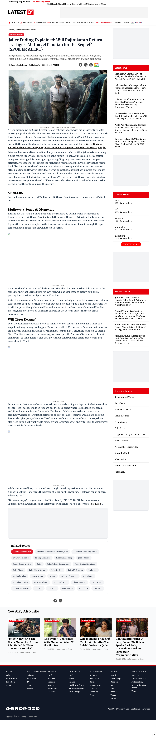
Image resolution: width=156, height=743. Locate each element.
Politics (9, 675)
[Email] (38, 708)
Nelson (52, 576)
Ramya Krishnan (41, 582)
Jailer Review (56, 570)
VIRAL (126, 23)
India (9, 671)
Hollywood (31, 678)
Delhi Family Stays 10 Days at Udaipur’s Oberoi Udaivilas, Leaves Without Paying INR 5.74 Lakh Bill (74, 4)
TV (28, 682)
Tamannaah (97, 582)
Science (93, 682)
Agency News (95, 685)
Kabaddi (51, 682)
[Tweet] (60, 600)
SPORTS (91, 23)
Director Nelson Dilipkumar (85, 552)
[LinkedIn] (29, 708)
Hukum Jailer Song (64, 558)
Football (51, 678)
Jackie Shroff (83, 558)
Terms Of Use (123, 709)
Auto (113, 685)
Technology (116, 678)
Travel (71, 678)
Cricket (51, 675)
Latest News (121, 68)
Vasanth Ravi (67, 588)
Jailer (39, 564)
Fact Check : (139, 671)
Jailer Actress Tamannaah (58, 564)
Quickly (15, 23)
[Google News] (33, 708)
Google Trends (122, 194)
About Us (135, 675)
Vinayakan (83, 588)
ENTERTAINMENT (104, 23)
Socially (27, 23)
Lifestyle (74, 671)
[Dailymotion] (16, 708)
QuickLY (93, 688)
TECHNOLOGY (79, 23)
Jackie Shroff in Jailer (22, 564)
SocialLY (114, 698)
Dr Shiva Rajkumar (21, 558)
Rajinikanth (88, 576)
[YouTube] (21, 708)
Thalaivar (52, 588)
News (8, 685)
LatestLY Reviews (75, 570)
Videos (113, 695)
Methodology (137, 682)
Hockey (51, 692)
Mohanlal (92, 570)
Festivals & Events (76, 688)
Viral (112, 688)
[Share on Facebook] (55, 600)
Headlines (96, 671)
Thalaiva (38, 588)
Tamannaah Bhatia (21, 588)
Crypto (54, 23)
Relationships (74, 692)
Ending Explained (42, 558)
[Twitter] (12, 708)
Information (11, 678)
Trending (41, 23)
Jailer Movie (18, 570)
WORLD (68, 23)
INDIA (61, 23)
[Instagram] (25, 708)
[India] (132, 23)
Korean (30, 688)
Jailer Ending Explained (85, 564)
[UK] (140, 23)
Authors (93, 675)
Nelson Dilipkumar (69, 576)
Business (114, 682)
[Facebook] (8, 708)
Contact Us (135, 709)
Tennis (51, 685)
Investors (146, 709)
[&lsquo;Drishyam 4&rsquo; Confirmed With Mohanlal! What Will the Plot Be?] (60, 636)
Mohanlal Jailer (19, 576)
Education (10, 682)
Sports (52, 671)
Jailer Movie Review (37, 570)
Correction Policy (139, 678)
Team (134, 691)
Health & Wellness (76, 685)
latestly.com (95, 503)
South (29, 685)
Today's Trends (131, 244)
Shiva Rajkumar (60, 582)
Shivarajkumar (79, 582)
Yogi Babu (98, 588)
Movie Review (38, 576)
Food (71, 675)
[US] (136, 23)
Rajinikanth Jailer (20, 582)
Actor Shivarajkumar (22, 552)
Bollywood (31, 675)
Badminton (53, 688)
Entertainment (36, 671)
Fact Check (94, 678)
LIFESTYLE (117, 23)
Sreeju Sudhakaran (19, 65)
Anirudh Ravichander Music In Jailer (52, 552)
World (113, 675)
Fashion (72, 682)
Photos (114, 692)
